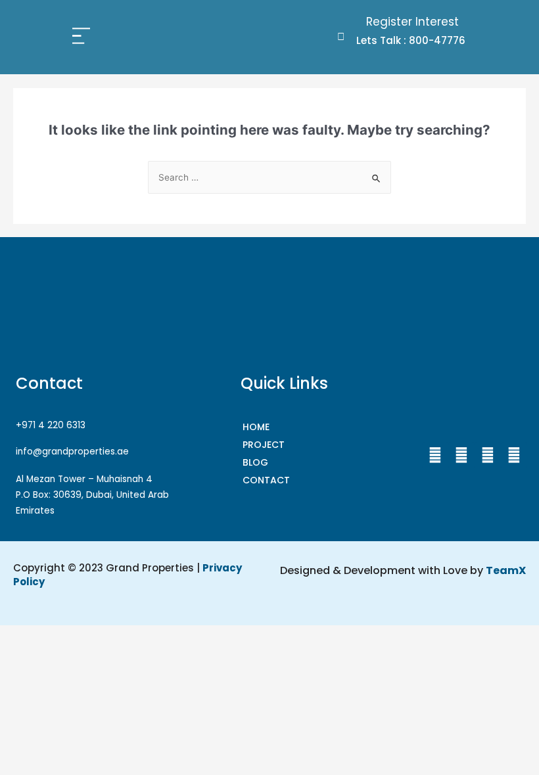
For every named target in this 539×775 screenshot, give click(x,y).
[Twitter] (488, 455)
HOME (256, 426)
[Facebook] (435, 455)
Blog (255, 462)
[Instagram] (461, 455)
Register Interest (412, 22)
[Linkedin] (514, 455)
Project (264, 444)
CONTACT (266, 480)
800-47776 (437, 40)
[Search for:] (269, 177)
